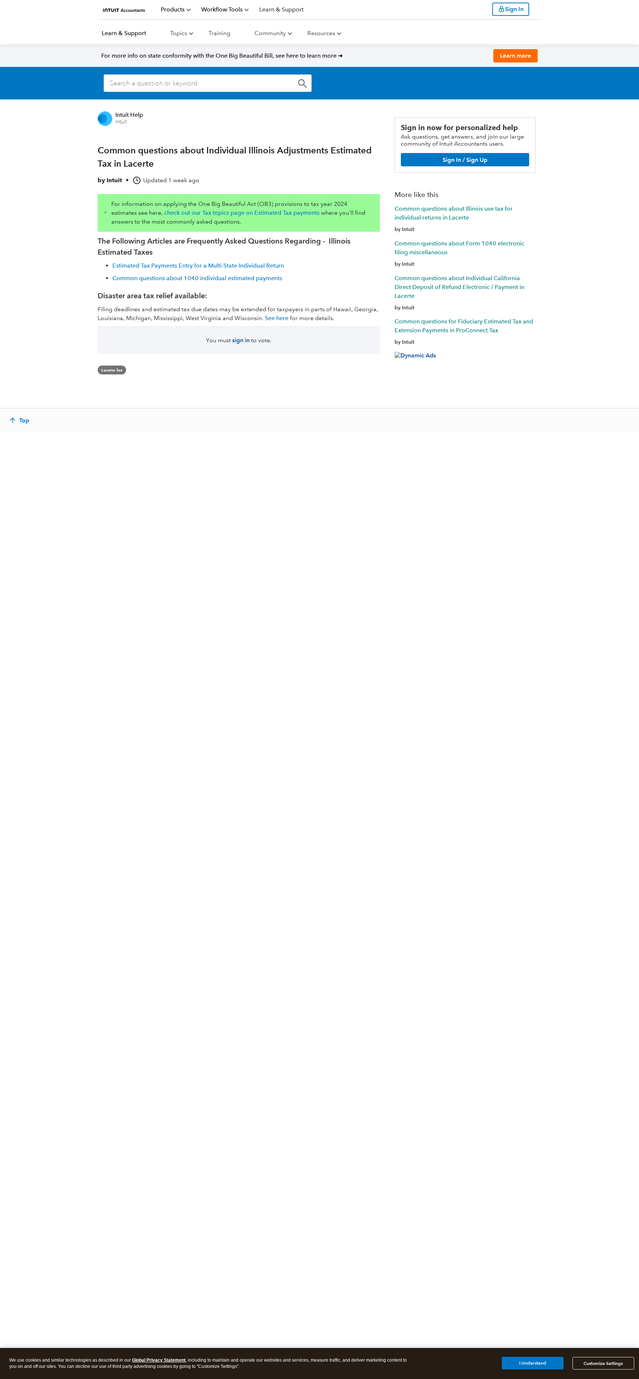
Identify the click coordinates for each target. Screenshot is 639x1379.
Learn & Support (124, 33)
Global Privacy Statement (159, 1360)
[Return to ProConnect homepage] (124, 9)
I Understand (532, 1363)
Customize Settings (603, 1363)
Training (219, 33)
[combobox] (208, 83)
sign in (241, 340)
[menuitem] (176, 9)
